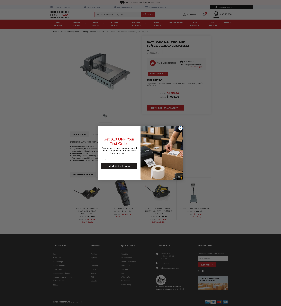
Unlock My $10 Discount (119, 166)
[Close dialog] (180, 128)
